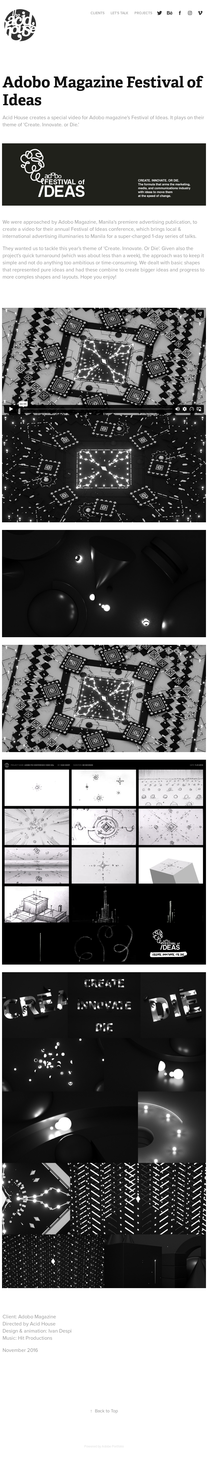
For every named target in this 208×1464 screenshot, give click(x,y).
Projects (143, 13)
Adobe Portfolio (113, 1446)
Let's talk (119, 13)
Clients (98, 13)
